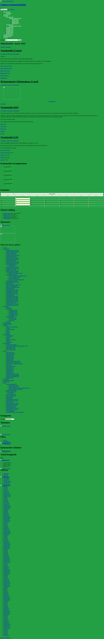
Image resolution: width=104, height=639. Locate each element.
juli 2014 (5, 630)
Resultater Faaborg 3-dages (15, 18)
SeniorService (6, 381)
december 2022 (6, 516)
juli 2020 (5, 550)
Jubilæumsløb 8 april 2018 (12, 399)
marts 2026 (5, 477)
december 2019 (6, 558)
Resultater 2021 (9, 24)
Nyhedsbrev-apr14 (13, 315)
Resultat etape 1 (15, 21)
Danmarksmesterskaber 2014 (12, 376)
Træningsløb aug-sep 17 (11, 405)
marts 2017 (5, 593)
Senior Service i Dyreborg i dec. (13, 362)
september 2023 (6, 508)
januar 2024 (6, 504)
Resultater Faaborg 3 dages (15, 26)
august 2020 (6, 548)
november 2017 (6, 583)
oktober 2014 (6, 626)
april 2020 (5, 553)
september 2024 (6, 496)
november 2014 (6, 625)
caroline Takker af (7, 218)
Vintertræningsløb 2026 (11, 252)
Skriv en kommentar (14, 54)
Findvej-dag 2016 (10, 357)
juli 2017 (5, 588)
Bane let (2, 160)
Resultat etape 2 (15, 22)
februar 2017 (6, 594)
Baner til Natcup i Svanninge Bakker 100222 (19, 388)
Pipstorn (8, 328)
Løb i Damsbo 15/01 (13, 385)
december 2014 (6, 623)
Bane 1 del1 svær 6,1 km (6, 66)
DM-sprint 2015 (9, 367)
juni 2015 (5, 616)
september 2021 (6, 533)
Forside (5, 247)
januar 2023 (6, 515)
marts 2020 (5, 555)
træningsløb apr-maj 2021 (12, 293)
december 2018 (6, 570)
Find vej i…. (6, 325)
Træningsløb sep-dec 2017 (12, 404)
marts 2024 (5, 501)
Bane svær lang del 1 (5, 150)
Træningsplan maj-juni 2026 (12, 251)
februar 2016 (6, 608)
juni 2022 (5, 524)
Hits (4, 460)
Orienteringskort (7, 334)
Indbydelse (8, 13)
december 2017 (6, 581)
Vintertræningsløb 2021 (11, 390)
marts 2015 (5, 620)
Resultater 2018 (9, 29)
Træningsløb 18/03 (9, 107)
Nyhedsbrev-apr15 (13, 310)
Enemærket (8, 337)
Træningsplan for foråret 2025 (13, 255)
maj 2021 (5, 537)
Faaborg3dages (6, 12)
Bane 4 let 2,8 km (4, 75)
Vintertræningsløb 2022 (11, 384)
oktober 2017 (6, 584)
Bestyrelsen (6, 306)
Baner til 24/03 (9, 283)
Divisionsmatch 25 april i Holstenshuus (15, 412)
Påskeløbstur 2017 (10, 354)
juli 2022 (5, 523)
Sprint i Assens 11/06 (11, 394)
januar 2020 (6, 557)
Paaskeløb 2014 (9, 377)
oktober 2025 (6, 483)
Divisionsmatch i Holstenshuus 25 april (19, 81)
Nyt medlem (6, 379)
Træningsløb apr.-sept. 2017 (12, 408)
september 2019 (6, 561)
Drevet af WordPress (5, 637)
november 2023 (6, 506)
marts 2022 (5, 527)
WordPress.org (6, 444)
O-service (5, 37)
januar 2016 (6, 609)
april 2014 (5, 634)
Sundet (7, 333)
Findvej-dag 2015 (10, 368)
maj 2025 (5, 488)
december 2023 (6, 505)
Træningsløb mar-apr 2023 (12, 272)
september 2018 (6, 573)
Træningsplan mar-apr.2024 (12, 263)
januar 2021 (6, 542)
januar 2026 (6, 479)
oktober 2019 (6, 560)
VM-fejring (8, 365)
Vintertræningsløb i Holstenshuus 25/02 (18, 275)
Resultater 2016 (9, 32)
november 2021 (6, 532)
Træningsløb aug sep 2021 (12, 292)
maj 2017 (5, 590)
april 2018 (5, 578)
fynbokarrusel (6, 217)
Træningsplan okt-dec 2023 (12, 266)
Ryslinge (8, 331)
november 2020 (6, 544)
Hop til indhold (11, 9)
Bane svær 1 (3, 155)
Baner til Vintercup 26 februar (15, 389)
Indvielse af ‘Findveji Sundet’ (12, 375)
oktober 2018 (6, 571)
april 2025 (5, 490)
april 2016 (5, 606)
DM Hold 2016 (9, 356)
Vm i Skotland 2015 (10, 366)
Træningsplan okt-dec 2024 (12, 258)
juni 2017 (5, 589)
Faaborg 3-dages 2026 (8, 213)
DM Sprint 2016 (10, 358)
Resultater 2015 (9, 33)
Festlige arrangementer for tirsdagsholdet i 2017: (17, 346)
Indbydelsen (52, 101)
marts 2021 (5, 539)
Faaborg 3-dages (10, 402)
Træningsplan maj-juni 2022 (12, 282)
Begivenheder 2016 (10, 347)
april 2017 (5, 592)
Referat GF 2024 (13, 317)
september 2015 (6, 613)
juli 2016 (5, 602)
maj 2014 (5, 632)
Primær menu (4, 9)
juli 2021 (5, 536)
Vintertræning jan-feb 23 (11, 274)
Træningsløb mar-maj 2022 (12, 289)
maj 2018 (5, 576)
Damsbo (8, 340)
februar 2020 (6, 556)
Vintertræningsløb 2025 (11, 256)
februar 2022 (6, 528)
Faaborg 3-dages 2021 (11, 391)
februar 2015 (6, 621)
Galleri (4, 351)
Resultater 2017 (9, 31)
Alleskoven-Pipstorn (10, 339)
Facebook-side (6, 14)
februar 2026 (6, 478)
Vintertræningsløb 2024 (11, 264)
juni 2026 (5, 474)
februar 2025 (6, 491)
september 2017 (6, 585)
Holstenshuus (9, 342)
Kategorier (3, 419)
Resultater (5, 15)
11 (20, 200)
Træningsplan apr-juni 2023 (12, 270)
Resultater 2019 (9, 28)
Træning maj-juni (7, 216)
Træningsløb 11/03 (9, 137)
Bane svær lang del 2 (5, 152)
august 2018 (6, 574)
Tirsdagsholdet (6, 343)
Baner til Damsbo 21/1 (14, 278)
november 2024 (6, 495)
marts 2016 (5, 607)
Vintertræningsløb (10, 295)
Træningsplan (12, 265)
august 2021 (6, 534)
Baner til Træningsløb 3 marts (12, 287)
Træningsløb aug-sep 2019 (12, 301)
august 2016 (6, 601)
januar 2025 (6, 492)
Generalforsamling (10, 316)
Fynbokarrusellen (7, 36)
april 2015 (5, 618)
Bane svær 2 (3, 157)
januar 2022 (6, 529)
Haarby (8, 338)
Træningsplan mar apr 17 (11, 409)
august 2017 (6, 587)
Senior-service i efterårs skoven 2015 (14, 363)
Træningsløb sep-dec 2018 (12, 400)
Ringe (7, 330)
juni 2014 (5, 631)
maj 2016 (5, 604)
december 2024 (6, 493)
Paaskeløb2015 (9, 370)
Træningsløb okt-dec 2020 (12, 296)
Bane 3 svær (3, 128)
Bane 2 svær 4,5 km (5, 70)
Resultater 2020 (9, 27)
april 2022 (5, 525)
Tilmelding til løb (7, 324)
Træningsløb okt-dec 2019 (12, 300)
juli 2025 (5, 486)
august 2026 (6, 473)
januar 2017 (6, 595)
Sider (2, 460)
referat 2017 (11, 320)
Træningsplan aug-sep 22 (11, 281)
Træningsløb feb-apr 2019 (12, 305)
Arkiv (4, 382)
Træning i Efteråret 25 (11, 254)
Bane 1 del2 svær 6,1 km (6, 68)
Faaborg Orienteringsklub (13, 4)
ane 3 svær (4, 73)
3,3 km (8, 73)
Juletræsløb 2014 (10, 372)
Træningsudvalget (10, 288)
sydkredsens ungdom (8, 35)
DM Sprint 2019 (10, 352)
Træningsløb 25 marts (11, 50)
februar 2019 (6, 567)
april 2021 (5, 538)
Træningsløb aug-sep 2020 (12, 297)
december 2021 (6, 530)
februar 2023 (6, 514)
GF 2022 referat (12, 319)
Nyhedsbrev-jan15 (13, 311)
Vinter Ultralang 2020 (11, 395)
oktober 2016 (6, 598)
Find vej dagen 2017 (10, 353)
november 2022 (6, 518)
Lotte (8, 54)
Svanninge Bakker (10, 329)
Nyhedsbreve (9, 309)
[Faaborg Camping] (5, 225)
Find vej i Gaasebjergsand (12, 326)
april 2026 (5, 476)
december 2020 (6, 543)
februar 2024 (6, 502)
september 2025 (6, 485)
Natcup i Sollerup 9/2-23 (14, 277)
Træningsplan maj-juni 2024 (12, 261)
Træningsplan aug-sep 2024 (12, 259)
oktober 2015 (6, 612)
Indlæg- (6, 441)
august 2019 (6, 562)
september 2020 (6, 547)
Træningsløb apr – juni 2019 (12, 303)
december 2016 (6, 597)
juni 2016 (5, 603)
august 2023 (6, 509)
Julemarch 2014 (9, 371)
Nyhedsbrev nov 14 (13, 312)
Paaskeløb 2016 (9, 360)
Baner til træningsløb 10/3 (12, 286)
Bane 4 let (3, 131)
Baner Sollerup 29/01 (14, 386)
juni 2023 (5, 510)
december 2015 (6, 611)
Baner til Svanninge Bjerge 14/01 (16, 279)
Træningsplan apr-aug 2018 (12, 403)
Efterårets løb (6, 214)
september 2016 (6, 599)
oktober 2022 (6, 519)
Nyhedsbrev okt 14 (13, 314)
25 (20, 204)
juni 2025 (5, 487)
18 (20, 202)
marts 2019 (5, 566)
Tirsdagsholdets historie (11, 344)
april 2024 (5, 500)
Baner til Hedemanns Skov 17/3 (13, 284)
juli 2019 (5, 564)
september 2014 (6, 627)
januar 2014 (6, 635)
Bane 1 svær (3, 124)
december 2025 (6, 481)
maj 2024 (5, 499)
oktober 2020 (6, 546)
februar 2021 (6, 541)
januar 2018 (6, 580)
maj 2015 (5, 617)
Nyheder (2, 47)
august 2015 (6, 615)
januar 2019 (6, 569)
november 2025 (6, 482)
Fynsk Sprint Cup (7, 323)
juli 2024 (5, 497)
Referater (8, 321)
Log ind (5, 440)
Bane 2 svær (3, 126)
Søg (1, 8)
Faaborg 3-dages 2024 (11, 260)
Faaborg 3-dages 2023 (11, 269)
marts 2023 (5, 513)
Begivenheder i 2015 (11, 348)
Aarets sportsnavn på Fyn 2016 (13, 361)
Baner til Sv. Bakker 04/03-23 (15, 273)
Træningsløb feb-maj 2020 (12, 298)
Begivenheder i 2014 (11, 349)
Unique (7, 460)
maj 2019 (5, 565)
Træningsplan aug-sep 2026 (12, 250)
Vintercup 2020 (9, 396)
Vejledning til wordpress (8, 380)
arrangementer (4, 78)
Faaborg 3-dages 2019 (11, 302)
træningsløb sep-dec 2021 (12, 291)
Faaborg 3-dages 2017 (11, 407)
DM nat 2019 (9, 398)
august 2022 (6, 522)
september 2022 (6, 520)
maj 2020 (5, 552)
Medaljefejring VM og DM (12, 374)
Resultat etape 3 (15, 23)
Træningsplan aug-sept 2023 (12, 268)
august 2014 (6, 629)
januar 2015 (6, 622)
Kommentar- (7, 442)
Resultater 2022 (9, 17)
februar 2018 (6, 579)
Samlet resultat (15, 19)
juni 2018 (5, 575)
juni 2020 (5, 551)
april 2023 (5, 511)
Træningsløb (8, 47)
